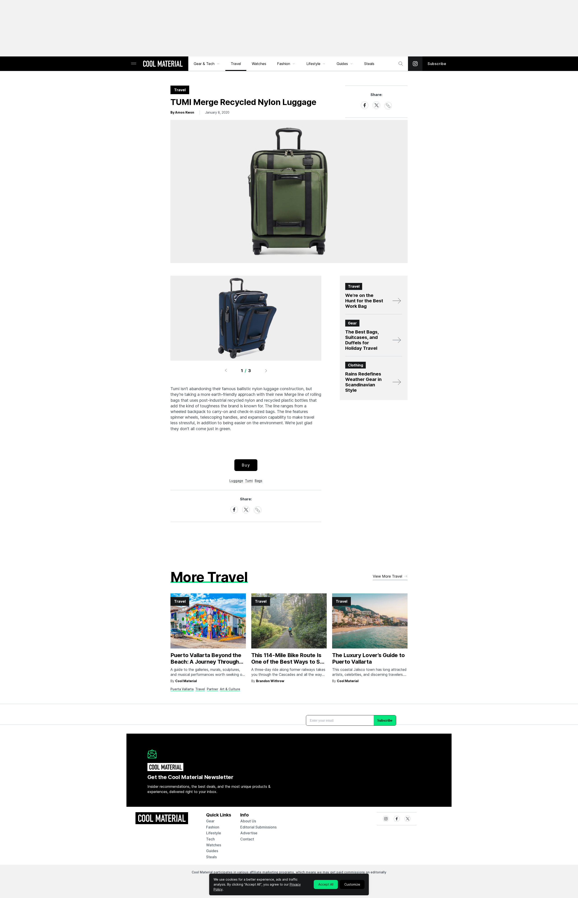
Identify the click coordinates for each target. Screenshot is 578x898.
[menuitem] (206, 63)
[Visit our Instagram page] (415, 63)
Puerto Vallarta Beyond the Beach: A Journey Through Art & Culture (205, 662)
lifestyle (213, 833)
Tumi (249, 481)
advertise (248, 833)
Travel (236, 63)
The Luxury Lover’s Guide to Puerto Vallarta (368, 658)
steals (369, 63)
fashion (212, 827)
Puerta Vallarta (181, 689)
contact (247, 839)
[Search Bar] (401, 63)
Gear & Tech (204, 63)
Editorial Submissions (258, 827)
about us (248, 821)
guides (212, 851)
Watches (259, 63)
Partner (212, 689)
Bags (258, 481)
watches (213, 845)
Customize (352, 884)
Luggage (236, 481)
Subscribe (437, 63)
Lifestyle (313, 63)
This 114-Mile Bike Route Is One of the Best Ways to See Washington (289, 662)
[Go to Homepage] (163, 64)
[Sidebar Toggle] (133, 64)
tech (210, 839)
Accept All (325, 884)
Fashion (283, 63)
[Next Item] (266, 370)
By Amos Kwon (182, 112)
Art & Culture (230, 689)
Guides (342, 63)
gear (210, 821)
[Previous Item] (225, 370)
